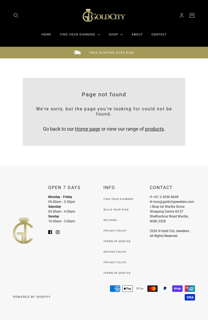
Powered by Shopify (32, 297)
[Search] (16, 15)
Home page (87, 129)
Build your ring (116, 209)
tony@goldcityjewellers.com (174, 202)
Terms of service (117, 273)
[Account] (182, 15)
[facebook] (50, 231)
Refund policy (114, 251)
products (154, 129)
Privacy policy (114, 262)
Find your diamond (118, 199)
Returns (110, 220)
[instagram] (58, 231)
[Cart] (192, 15)
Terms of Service (117, 241)
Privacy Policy (114, 230)
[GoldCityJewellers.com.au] (104, 15)
